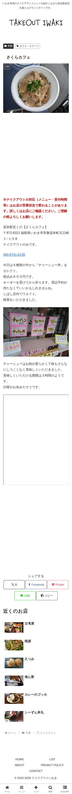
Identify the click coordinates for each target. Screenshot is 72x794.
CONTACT (36, 771)
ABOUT (19, 765)
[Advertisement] (36, 154)
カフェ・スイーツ (29, 46)
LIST (52, 759)
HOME (19, 759)
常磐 (10, 46)
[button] (47, 595)
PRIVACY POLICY (52, 765)
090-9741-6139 (14, 254)
